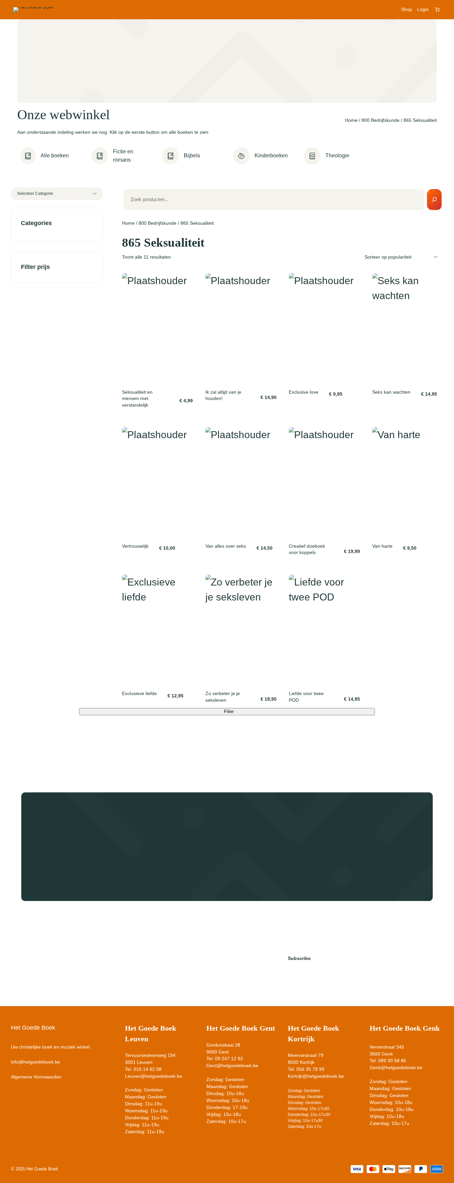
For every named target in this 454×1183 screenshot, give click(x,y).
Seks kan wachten (391, 392)
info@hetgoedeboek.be (35, 1062)
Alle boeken (55, 155)
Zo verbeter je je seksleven (222, 697)
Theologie (337, 155)
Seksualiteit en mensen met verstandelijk (137, 398)
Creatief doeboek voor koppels (307, 549)
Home (351, 120)
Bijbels (192, 155)
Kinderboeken (271, 155)
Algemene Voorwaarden (36, 1076)
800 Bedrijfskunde (380, 120)
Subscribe (299, 958)
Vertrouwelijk (135, 546)
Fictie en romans (123, 156)
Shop (406, 9)
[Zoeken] (434, 199)
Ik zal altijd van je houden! (223, 395)
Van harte (382, 546)
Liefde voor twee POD (306, 697)
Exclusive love (303, 392)
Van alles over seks (225, 546)
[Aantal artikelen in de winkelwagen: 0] (437, 9)
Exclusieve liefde (139, 693)
